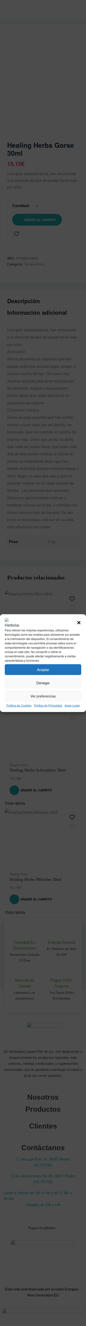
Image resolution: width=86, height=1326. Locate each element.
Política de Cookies (19, 705)
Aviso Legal (72, 705)
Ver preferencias (43, 695)
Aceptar (43, 669)
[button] (78, 622)
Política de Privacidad (48, 705)
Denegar (43, 682)
